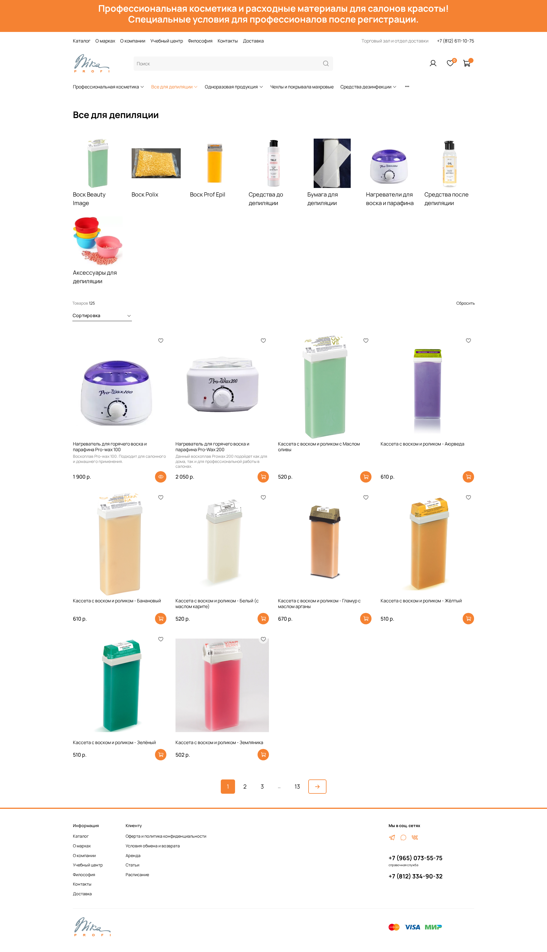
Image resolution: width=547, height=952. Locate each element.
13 (297, 786)
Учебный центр (166, 41)
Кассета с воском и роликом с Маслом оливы (319, 447)
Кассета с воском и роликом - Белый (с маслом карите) (217, 603)
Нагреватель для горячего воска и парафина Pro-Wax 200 (212, 447)
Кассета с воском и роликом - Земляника (219, 742)
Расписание (137, 874)
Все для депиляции (172, 87)
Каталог (81, 41)
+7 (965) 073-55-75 (415, 858)
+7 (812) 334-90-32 (415, 876)
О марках (105, 41)
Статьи (132, 865)
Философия (200, 41)
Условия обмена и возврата (153, 845)
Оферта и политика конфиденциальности (166, 836)
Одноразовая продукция (231, 87)
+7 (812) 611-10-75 (455, 41)
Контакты (228, 41)
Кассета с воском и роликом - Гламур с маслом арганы (319, 603)
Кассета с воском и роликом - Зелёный (114, 742)
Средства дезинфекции (365, 87)
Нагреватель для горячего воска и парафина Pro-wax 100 (110, 447)
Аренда (133, 855)
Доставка (253, 41)
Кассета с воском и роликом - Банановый (117, 600)
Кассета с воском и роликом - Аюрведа (422, 444)
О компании (132, 41)
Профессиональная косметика (106, 87)
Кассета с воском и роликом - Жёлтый (421, 600)
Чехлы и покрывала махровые (302, 87)
